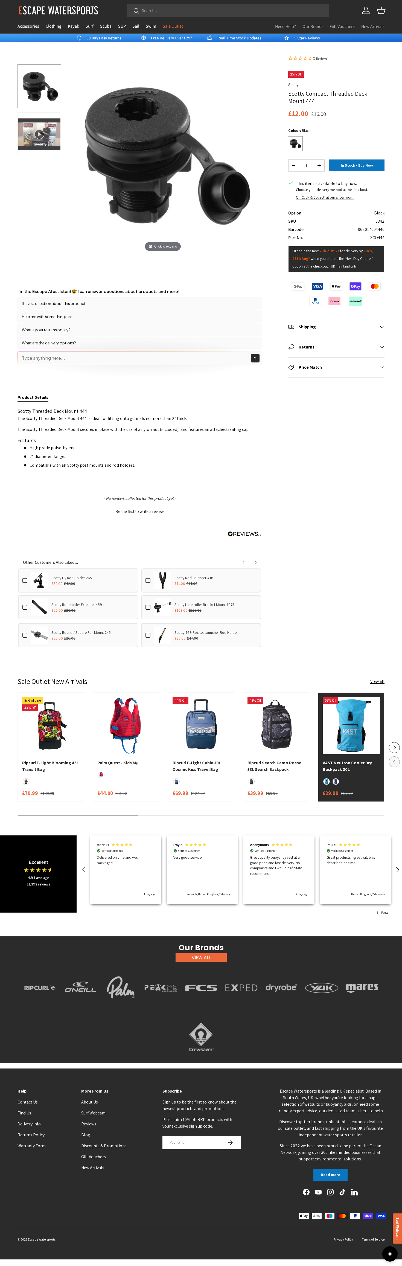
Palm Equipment (121, 1005)
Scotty (293, 84)
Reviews (88, 1124)
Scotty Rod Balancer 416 (193, 577)
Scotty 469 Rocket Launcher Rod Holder (206, 632)
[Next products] (256, 562)
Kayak (73, 26)
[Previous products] (244, 562)
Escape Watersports (42, 1239)
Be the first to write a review (139, 511)
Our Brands (313, 26)
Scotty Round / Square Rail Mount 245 (81, 632)
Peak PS (160, 1005)
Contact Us (28, 1102)
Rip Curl (40, 1005)
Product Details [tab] (33, 397)
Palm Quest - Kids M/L (118, 763)
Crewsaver (201, 1054)
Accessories (28, 26)
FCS (201, 1005)
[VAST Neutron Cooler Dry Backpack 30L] (351, 725)
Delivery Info (29, 1124)
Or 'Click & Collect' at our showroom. (325, 197)
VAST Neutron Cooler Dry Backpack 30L (347, 766)
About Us (89, 1102)
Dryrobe (281, 1005)
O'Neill (80, 1005)
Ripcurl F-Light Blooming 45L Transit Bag (50, 766)
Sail (135, 26)
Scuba (106, 26)
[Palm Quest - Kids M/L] (126, 725)
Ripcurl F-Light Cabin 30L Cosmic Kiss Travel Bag (197, 766)
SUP (122, 26)
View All (201, 957)
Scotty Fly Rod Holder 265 (71, 577)
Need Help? (285, 26)
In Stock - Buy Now (357, 165)
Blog (85, 1135)
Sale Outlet (173, 26)
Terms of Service (373, 1239)
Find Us (24, 1113)
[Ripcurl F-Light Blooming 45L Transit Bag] (50, 725)
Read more (330, 1174)
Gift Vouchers (342, 26)
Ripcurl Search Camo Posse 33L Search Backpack (274, 766)
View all (377, 681)
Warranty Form (32, 1146)
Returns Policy (31, 1135)
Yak (321, 1005)
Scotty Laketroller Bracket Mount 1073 (204, 604)
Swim (151, 26)
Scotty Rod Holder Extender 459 (76, 604)
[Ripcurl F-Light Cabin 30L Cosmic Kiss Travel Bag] (201, 725)
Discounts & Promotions (104, 1146)
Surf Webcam (93, 1113)
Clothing (53, 26)
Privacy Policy (343, 1239)
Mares (362, 1005)
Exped (241, 1005)
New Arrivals (372, 26)
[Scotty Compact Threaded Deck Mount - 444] (39, 86)
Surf (90, 26)
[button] (381, 10)
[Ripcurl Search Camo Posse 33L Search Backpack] (276, 725)
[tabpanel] (140, 438)
